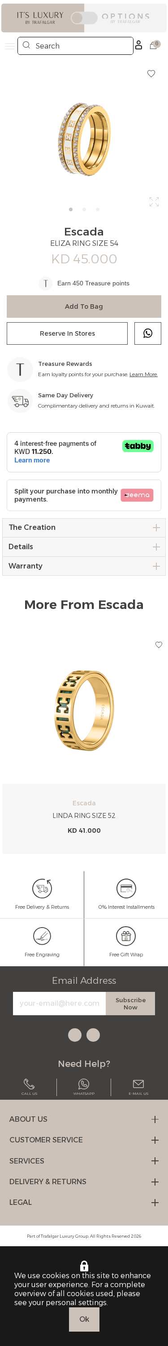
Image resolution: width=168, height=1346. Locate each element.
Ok (84, 1319)
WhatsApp (84, 1093)
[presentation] (6, 745)
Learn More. (143, 374)
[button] (158, 645)
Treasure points (107, 283)
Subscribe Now (131, 1003)
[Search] (26, 46)
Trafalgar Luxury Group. (65, 1236)
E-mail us (138, 1093)
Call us (29, 1093)
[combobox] (75, 45)
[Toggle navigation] (9, 46)
